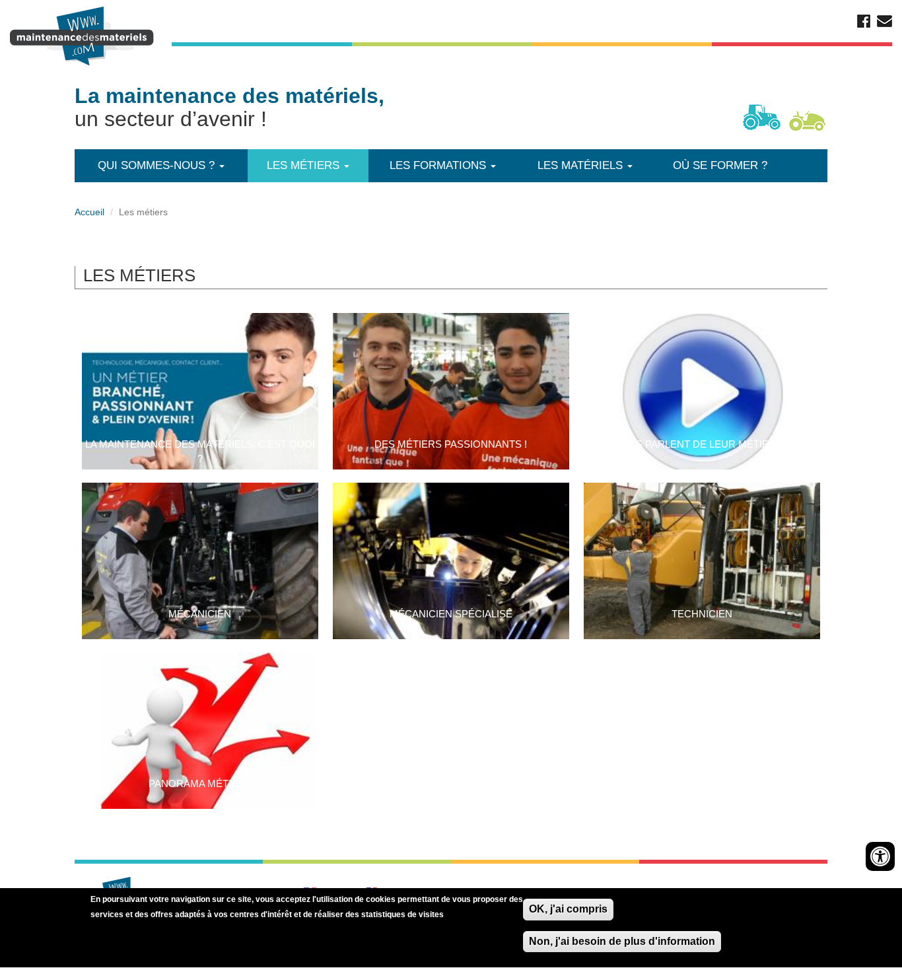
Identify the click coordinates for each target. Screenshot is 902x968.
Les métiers (305, 165)
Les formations (439, 165)
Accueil (89, 212)
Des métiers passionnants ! (450, 444)
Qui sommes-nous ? (158, 165)
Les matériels (582, 165)
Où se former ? (720, 165)
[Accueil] (84, 36)
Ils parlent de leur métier (702, 444)
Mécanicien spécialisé (451, 613)
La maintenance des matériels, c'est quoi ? (200, 451)
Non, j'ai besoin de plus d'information (622, 941)
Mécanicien (199, 613)
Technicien (702, 613)
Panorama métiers (200, 783)
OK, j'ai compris (568, 909)
